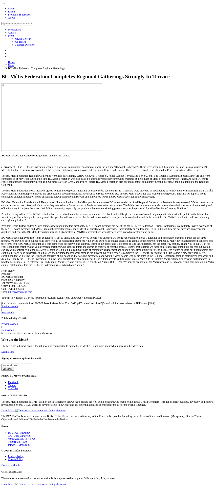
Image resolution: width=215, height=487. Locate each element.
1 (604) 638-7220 (17, 441)
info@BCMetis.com (19, 444)
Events (11, 11)
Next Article (7, 312)
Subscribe (7, 369)
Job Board (20, 41)
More (11, 35)
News (11, 8)
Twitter (12, 385)
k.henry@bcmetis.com (20, 291)
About (11, 17)
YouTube (13, 388)
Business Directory (25, 44)
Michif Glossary (23, 38)
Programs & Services (19, 14)
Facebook (13, 382)
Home (11, 62)
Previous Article (9, 306)
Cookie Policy (15, 459)
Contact (12, 32)
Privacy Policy (16, 456)
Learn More (7, 351)
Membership (14, 29)
